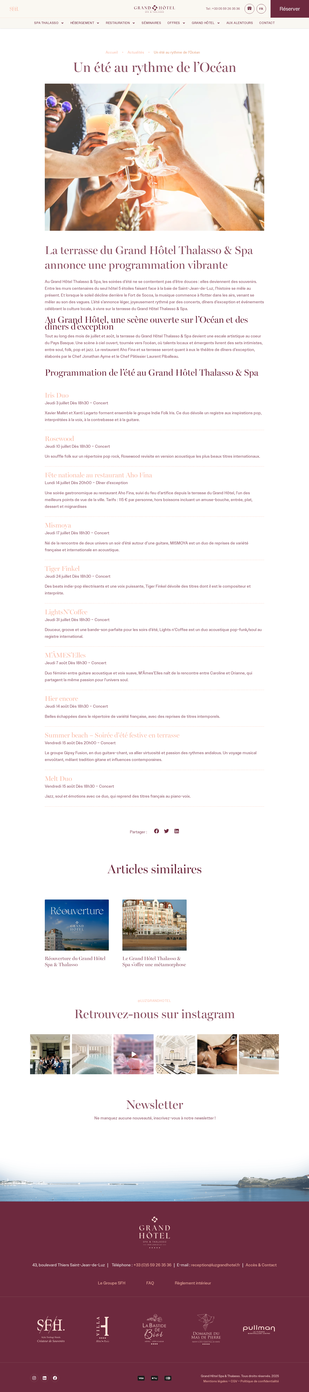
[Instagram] (34, 1378)
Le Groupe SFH (111, 1283)
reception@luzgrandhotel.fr (215, 1264)
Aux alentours (239, 23)
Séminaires (151, 23)
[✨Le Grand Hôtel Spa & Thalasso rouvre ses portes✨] (50, 1054)
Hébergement (82, 23)
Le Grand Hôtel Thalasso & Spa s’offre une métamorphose (154, 961)
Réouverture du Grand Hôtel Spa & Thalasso (75, 961)
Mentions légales (215, 1381)
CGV (234, 1381)
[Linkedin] (44, 1378)
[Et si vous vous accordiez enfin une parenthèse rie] (217, 1054)
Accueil (112, 52)
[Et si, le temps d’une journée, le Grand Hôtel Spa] (134, 1054)
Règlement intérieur (193, 1283)
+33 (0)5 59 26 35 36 (152, 1264)
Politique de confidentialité (259, 1381)
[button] (156, 831)
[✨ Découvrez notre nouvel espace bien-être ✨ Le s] (259, 1054)
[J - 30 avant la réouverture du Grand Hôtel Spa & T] (175, 1054)
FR (261, 8)
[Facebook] (55, 1378)
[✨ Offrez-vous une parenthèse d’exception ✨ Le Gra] (92, 1054)
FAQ (150, 1283)
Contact (267, 23)
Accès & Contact (261, 1264)
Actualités (136, 52)
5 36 (226, 9)
